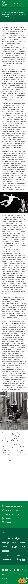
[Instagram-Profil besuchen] (6, 570)
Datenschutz (5, 578)
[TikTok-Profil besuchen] (22, 570)
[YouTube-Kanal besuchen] (18, 570)
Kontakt (4, 574)
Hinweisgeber (5, 582)
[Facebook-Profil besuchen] (3, 570)
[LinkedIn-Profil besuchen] (14, 570)
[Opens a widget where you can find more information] (22, 581)
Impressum (22, 574)
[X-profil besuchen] (10, 570)
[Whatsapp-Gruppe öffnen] (25, 570)
